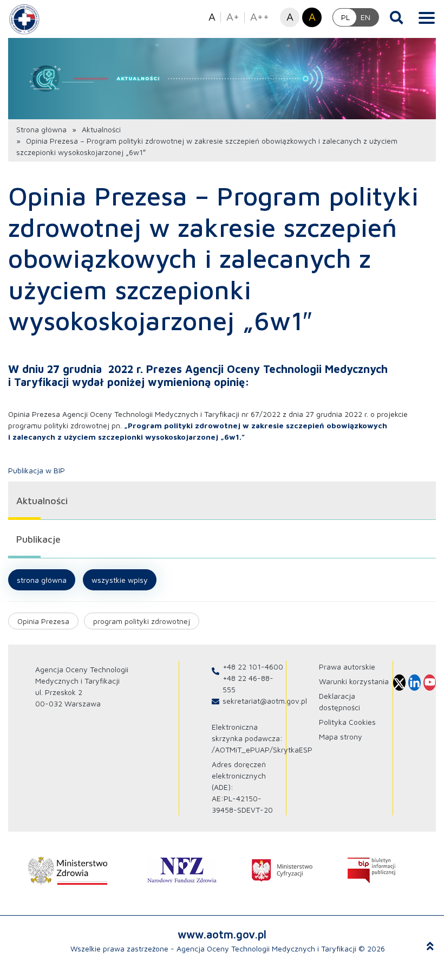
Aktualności (101, 129)
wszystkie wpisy (120, 579)
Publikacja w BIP (36, 470)
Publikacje (38, 539)
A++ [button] (259, 16)
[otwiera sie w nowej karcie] (67, 870)
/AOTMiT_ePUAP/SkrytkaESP (262, 749)
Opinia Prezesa (43, 621)
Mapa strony (340, 736)
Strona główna (41, 129)
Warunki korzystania (354, 681)
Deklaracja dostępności (339, 701)
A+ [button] (232, 16)
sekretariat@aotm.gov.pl (265, 700)
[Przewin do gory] (430, 946)
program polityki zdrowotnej (141, 621)
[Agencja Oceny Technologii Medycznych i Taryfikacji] (24, 19)
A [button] (212, 16)
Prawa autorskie (347, 666)
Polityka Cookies (347, 721)
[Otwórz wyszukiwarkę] (396, 17)
